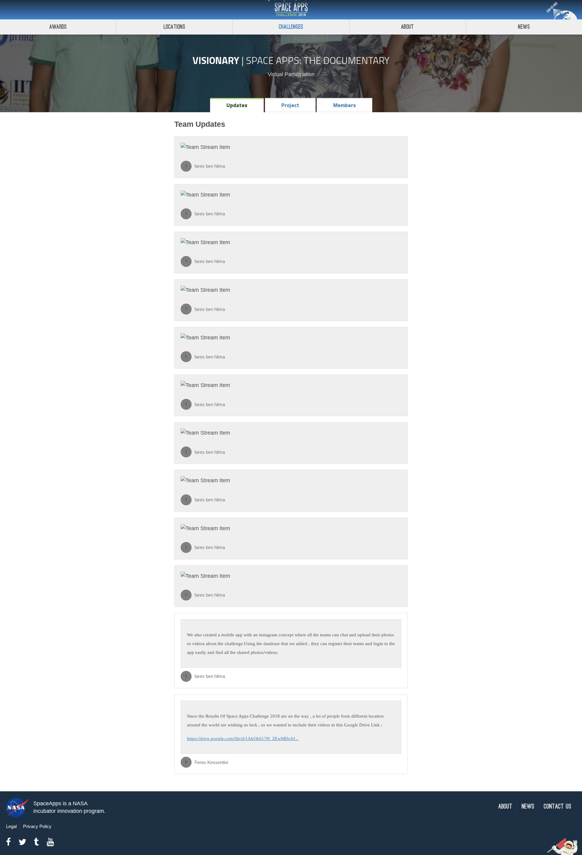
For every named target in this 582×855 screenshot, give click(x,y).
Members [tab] (344, 105)
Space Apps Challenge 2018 (291, 9)
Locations (175, 26)
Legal (11, 826)
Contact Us (557, 807)
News (524, 26)
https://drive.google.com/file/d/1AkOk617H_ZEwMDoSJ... (243, 738)
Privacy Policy (37, 826)
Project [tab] (290, 105)
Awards (58, 26)
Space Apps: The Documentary (318, 60)
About (407, 26)
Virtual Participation (291, 74)
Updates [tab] (236, 105)
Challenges (291, 26)
